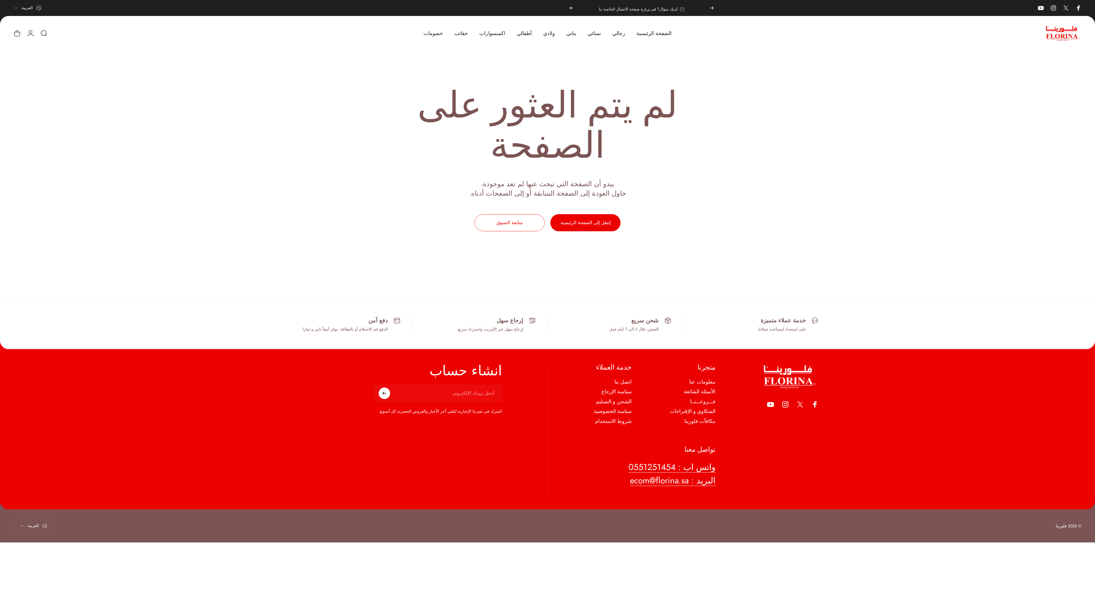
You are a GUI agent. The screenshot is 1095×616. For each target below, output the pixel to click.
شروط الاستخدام (613, 421)
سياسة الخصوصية (613, 411)
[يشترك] (384, 393)
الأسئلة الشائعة (699, 391)
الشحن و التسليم (614, 401)
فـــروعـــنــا (702, 401)
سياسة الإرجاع (616, 391)
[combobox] (27, 8)
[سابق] (711, 8)
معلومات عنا (702, 382)
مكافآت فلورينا (699, 421)
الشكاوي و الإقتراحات (692, 411)
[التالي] (571, 8)
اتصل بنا (623, 382)
